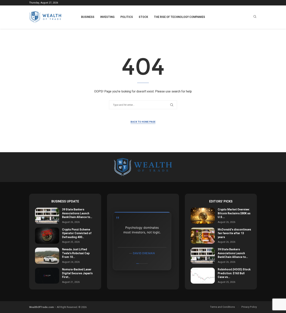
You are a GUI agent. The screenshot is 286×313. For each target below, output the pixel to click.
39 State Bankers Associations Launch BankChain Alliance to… (77, 213)
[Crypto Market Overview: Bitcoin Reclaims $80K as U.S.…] (203, 216)
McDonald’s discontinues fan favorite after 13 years (234, 233)
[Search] (255, 17)
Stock (143, 17)
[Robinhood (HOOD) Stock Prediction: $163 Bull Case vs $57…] (203, 276)
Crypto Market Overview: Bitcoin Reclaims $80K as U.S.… (234, 213)
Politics (126, 17)
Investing (107, 17)
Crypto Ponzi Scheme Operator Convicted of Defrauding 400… (76, 233)
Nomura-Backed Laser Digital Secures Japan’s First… (77, 273)
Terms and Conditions (222, 307)
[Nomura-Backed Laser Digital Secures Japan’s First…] (47, 276)
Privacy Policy (249, 307)
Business (87, 17)
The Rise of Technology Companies (179, 17)
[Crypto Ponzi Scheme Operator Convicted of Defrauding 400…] (47, 236)
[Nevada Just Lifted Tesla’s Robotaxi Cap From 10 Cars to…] (47, 256)
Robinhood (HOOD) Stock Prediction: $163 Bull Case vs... (234, 273)
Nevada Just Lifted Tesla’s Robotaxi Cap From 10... (75, 253)
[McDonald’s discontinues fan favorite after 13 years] (203, 236)
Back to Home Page (143, 122)
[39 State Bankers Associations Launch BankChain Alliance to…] (47, 216)
